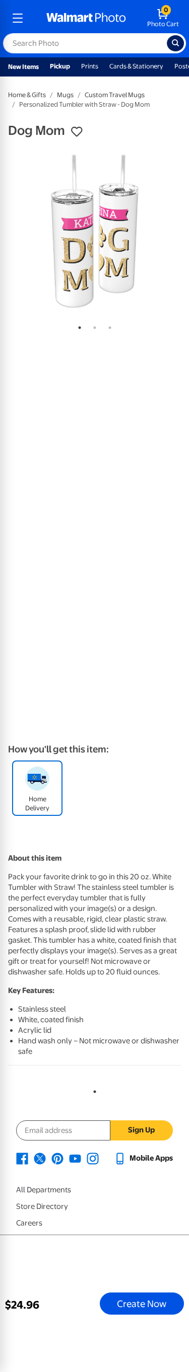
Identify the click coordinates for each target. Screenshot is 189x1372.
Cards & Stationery (136, 66)
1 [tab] (78, 326)
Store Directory (42, 1206)
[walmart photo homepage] (86, 18)
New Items (23, 66)
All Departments (43, 1189)
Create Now (141, 1303)
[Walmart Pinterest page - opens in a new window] (57, 1158)
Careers (29, 1223)
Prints (89, 66)
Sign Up (141, 1129)
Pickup (60, 66)
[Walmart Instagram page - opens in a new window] (93, 1158)
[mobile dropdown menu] (17, 18)
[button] (76, 131)
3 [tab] (108, 326)
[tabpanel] (94, 231)
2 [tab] (93, 326)
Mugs (65, 95)
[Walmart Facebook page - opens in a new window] (22, 1158)
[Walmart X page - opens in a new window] (40, 1158)
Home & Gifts (27, 95)
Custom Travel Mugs (115, 95)
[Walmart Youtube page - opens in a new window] (75, 1158)
